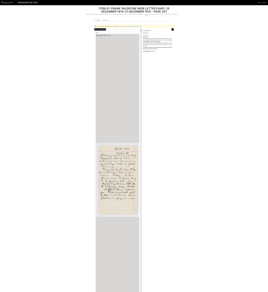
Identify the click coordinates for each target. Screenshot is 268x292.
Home (259, 2)
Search (264, 2)
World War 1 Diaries (103, 14)
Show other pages (101, 29)
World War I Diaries (93, 14)
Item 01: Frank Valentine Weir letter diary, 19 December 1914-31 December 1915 (126, 14)
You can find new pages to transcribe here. (130, 26)
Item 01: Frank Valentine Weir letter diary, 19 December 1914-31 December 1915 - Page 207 (162, 15)
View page (98, 20)
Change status (105, 20)
